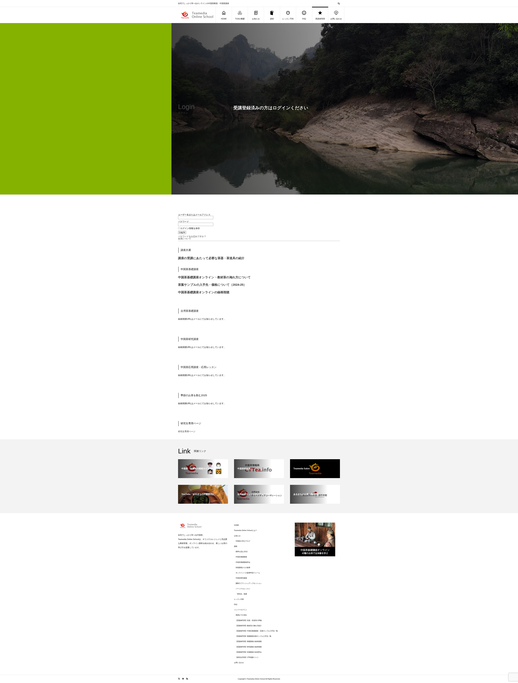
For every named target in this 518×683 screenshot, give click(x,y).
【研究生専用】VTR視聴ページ (247, 657)
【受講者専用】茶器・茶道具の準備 (249, 620)
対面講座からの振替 (243, 567)
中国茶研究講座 (241, 578)
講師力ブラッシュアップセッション (249, 583)
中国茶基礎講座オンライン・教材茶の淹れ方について (214, 277)
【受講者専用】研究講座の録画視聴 (249, 647)
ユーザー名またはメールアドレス (194, 215)
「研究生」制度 (241, 594)
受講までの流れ (241, 615)
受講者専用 (320, 19)
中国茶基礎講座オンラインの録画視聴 (203, 292)
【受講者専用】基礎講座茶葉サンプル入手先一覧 (253, 636)
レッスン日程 (239, 599)
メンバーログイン (240, 610)
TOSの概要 (240, 19)
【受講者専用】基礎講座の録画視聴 (249, 641)
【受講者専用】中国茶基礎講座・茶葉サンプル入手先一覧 (257, 631)
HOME (224, 19)
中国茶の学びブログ (243, 541)
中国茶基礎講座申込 (243, 562)
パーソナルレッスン (243, 589)
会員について (184, 238)
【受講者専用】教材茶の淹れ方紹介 (249, 626)
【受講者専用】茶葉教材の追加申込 (249, 652)
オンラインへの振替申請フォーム (248, 573)
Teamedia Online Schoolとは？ (245, 530)
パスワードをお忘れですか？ (192, 236)
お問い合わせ (336, 19)
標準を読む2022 (242, 552)
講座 (272, 19)
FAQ (304, 19)
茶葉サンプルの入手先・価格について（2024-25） (212, 284)
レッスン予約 (288, 19)
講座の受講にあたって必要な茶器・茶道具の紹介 (211, 258)
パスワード (183, 221)
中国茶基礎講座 (241, 557)
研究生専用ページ (186, 431)
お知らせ (256, 19)
